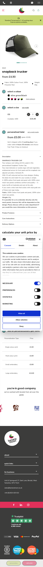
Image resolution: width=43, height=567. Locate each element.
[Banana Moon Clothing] (21, 10)
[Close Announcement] (40, 20)
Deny (21, 326)
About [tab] (35, 245)
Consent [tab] (7, 245)
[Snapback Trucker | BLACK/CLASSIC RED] (12, 99)
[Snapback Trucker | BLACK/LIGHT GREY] (18, 99)
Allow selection (21, 320)
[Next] (36, 46)
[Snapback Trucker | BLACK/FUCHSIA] (15, 99)
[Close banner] (39, 239)
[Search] (33, 10)
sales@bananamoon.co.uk (13, 488)
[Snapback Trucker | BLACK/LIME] (21, 99)
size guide (25, 108)
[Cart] (38, 10)
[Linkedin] (21, 505)
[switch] (37, 290)
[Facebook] (14, 505)
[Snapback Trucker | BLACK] (8, 99)
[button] (32, 3)
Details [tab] (21, 245)
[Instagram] (28, 505)
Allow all (21, 313)
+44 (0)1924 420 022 (11, 493)
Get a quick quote (33, 132)
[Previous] (6, 46)
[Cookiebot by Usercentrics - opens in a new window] (26, 239)
